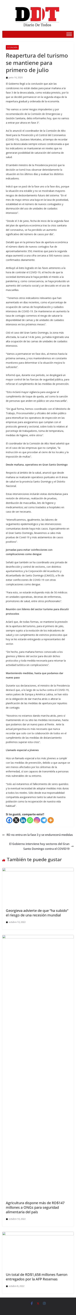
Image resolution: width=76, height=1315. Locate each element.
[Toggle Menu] (69, 34)
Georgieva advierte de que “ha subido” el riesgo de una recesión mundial (37, 912)
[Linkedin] (23, 820)
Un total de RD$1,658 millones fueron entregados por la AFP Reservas (36, 1276)
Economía (12, 47)
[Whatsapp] (30, 820)
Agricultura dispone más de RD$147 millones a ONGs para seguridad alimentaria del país (35, 1207)
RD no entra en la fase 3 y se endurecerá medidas (40, 835)
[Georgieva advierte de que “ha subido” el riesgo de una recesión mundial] (38, 870)
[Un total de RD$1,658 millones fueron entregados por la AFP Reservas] (38, 1234)
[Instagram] (37, 820)
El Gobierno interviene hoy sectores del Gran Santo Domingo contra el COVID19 (39, 846)
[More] (51, 820)
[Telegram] (44, 820)
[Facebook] (9, 820)
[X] (16, 820)
